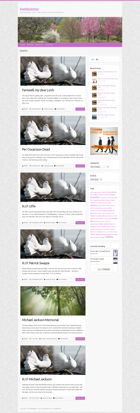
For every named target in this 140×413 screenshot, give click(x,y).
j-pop (110, 208)
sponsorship (105, 229)
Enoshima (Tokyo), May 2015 (106, 115)
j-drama (105, 208)
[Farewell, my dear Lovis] (52, 71)
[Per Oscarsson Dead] (52, 130)
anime (92, 195)
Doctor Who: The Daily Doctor (100, 251)
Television (54, 338)
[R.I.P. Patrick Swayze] (52, 244)
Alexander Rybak (100, 192)
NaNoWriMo (94, 224)
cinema (100, 195)
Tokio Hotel (95, 234)
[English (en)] (97, 59)
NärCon (112, 224)
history (108, 205)
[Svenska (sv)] (92, 59)
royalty (92, 229)
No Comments (61, 109)
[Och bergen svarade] (115, 259)
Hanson (93, 205)
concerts (94, 197)
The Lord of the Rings (110, 232)
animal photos (111, 192)
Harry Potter (101, 205)
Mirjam (26, 109)
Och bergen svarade (97, 259)
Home (23, 45)
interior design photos (96, 208)
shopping (98, 229)
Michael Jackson (107, 216)
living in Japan (101, 213)
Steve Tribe (95, 253)
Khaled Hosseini (96, 261)
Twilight (102, 237)
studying (112, 229)
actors (92, 192)
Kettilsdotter (29, 9)
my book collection (104, 221)
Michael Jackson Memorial (40, 320)
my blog (96, 221)
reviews (104, 227)
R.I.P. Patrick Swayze (36, 263)
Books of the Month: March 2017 (107, 71)
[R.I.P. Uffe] (52, 187)
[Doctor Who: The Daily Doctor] (115, 251)
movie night (98, 218)
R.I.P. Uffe (29, 206)
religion (98, 226)
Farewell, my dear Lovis (38, 90)
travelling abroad (105, 234)
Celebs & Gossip (48, 109)
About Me (30, 45)
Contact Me (48, 45)
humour (112, 205)
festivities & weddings (97, 203)
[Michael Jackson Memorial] (52, 300)
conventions (104, 197)
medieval (109, 213)
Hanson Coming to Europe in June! (108, 78)
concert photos (109, 195)
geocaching (107, 203)
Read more (80, 109)
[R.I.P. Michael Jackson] (52, 360)
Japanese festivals (96, 211)
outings (93, 227)
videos (109, 236)
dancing (110, 197)
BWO (96, 195)
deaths (115, 197)
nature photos (104, 224)
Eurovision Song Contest (106, 200)
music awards (107, 218)
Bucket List (39, 45)
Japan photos (107, 211)
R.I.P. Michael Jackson (37, 379)
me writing (98, 216)
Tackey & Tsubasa (96, 232)
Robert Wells (111, 226)
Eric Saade (93, 200)
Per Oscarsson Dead (36, 149)
